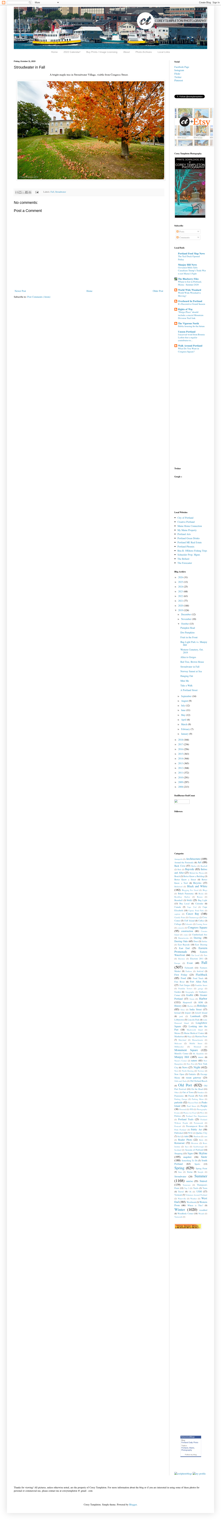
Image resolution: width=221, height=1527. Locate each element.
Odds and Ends (180, 1081)
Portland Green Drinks (188, 538)
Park (201, 1095)
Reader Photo (185, 1139)
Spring (179, 1167)
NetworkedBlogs (188, 1437)
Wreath (201, 1213)
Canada (177, 907)
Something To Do (190, 1160)
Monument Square (186, 1050)
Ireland (177, 1012)
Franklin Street (201, 985)
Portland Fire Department (196, 1116)
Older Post (158, 291)
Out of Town (188, 1092)
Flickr (177, 73)
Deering (197, 937)
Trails (195, 1188)
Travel (181, 1191)
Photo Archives (144, 52)
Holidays (202, 1006)
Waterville (182, 1198)
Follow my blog (191, 1455)
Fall (52, 191)
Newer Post (20, 291)
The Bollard (183, 558)
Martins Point (201, 1036)
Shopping (178, 1153)
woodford (203, 1210)
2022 (181, 596)
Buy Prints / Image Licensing (101, 52)
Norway (201, 1070)
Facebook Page (181, 67)
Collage (177, 924)
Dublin (204, 941)
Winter (179, 1209)
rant (205, 1136)
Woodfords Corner (185, 1213)
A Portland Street (189, 690)
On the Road (197, 1089)
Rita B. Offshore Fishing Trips (192, 550)
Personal (182, 1109)
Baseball (204, 866)
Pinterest (178, 80)
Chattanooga (194, 917)
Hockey (190, 1006)
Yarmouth (178, 1216)
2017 (181, 744)
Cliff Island (189, 920)
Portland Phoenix (185, 546)
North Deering (188, 1070)
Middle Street (195, 1043)
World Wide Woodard (189, 290)
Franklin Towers (185, 988)
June (183, 710)
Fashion (189, 971)
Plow (202, 1112)
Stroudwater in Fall (189, 666)
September (186, 696)
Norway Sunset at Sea (191, 671)
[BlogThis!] (20, 192)
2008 (181, 786)
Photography (186, 1450)
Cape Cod (191, 907)
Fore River (179, 981)
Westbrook (191, 1202)
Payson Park (193, 1102)
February (186, 729)
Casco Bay (192, 914)
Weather (193, 1198)
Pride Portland (180, 1129)
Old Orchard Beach (198, 1080)
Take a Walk (186, 685)
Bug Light (202, 900)
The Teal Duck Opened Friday (189, 258)
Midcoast (178, 1043)
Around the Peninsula (184, 862)
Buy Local (184, 903)
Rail (179, 1136)
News (185, 1067)
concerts (180, 927)
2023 (181, 591)
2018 (181, 739)
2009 (181, 782)
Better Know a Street (185, 879)
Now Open (179, 1074)
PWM (190, 1133)
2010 (181, 777)
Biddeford (178, 886)
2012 (181, 768)
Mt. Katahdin (198, 1053)
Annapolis (178, 859)
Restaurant (179, 1143)
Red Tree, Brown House (192, 661)
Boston (200, 897)
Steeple (200, 1172)
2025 (181, 581)
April (184, 719)
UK (190, 1191)
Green (192, 999)
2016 (181, 749)
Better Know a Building (193, 876)
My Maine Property (187, 530)
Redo (201, 1140)
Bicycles (197, 882)
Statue (190, 1171)
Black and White (197, 886)
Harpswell (187, 1002)
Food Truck (198, 978)
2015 (181, 753)
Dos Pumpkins (187, 632)
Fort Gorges (185, 985)
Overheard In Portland (190, 301)
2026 (181, 577)
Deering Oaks (181, 941)
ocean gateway (193, 1077)
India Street (196, 1009)
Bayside (189, 869)
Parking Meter (198, 1099)
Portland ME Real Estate (189, 542)
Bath (179, 869)
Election (181, 958)
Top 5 (186, 1188)
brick (189, 900)
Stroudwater (60, 191)
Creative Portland (186, 521)
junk (181, 1016)
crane (186, 934)
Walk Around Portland (190, 345)
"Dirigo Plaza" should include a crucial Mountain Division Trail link (190, 315)
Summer (200, 1175)
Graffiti (189, 995)
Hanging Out (186, 676)
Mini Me (184, 680)
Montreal (197, 1046)
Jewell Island (201, 1012)
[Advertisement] (185, 494)
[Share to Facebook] (26, 192)
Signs (190, 1153)
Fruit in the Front (189, 637)
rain (186, 1136)
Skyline (203, 1153)
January (185, 733)
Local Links (164, 52)
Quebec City (201, 1132)
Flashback (201, 974)
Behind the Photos (197, 873)
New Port (190, 1064)
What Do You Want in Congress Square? (188, 350)
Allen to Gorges (188, 657)
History (178, 1005)
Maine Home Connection (189, 526)
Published (178, 1132)
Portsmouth (198, 1123)
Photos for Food (189, 1112)
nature (194, 1060)
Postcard (177, 1126)
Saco (187, 1146)
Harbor (203, 998)
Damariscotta (183, 938)
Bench (177, 876)
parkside (178, 1102)
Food (183, 978)
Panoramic (179, 1095)
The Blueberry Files (188, 279)
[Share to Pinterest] (30, 192)
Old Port (185, 1084)
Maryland (182, 1040)
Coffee (201, 920)
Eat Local (195, 955)
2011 (181, 772)
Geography (189, 992)
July (183, 705)
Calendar (199, 903)
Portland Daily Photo (189, 1442)
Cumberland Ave (199, 934)
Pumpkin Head (187, 627)
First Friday (180, 974)
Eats (205, 955)
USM (199, 1191)
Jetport (188, 1012)
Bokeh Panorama (186, 893)
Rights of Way (185, 309)
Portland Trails (186, 1119)
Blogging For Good (190, 890)
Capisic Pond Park (196, 910)
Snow (204, 1157)
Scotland (177, 1150)
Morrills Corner (181, 1053)
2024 (181, 586)
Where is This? (195, 1205)
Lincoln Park (193, 1019)
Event (190, 963)
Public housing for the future (191, 326)
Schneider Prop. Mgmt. (188, 554)
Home (54, 52)
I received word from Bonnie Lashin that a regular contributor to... (191, 337)
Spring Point (201, 1168)
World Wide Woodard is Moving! (189, 294)
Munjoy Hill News (187, 264)
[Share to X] (23, 192)
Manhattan (179, 1036)
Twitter (177, 77)
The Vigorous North (188, 323)
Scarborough (198, 1146)
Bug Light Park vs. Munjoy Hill (193, 643)
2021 (181, 600)
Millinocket (179, 1046)
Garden (177, 991)
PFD (191, 1109)
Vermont (178, 1194)
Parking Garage (180, 1099)
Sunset (203, 1181)
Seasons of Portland (194, 1149)
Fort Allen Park (198, 981)
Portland (184, 1448)
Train (205, 1188)
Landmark (195, 1016)
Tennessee (187, 1185)
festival (200, 971)
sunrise (189, 1181)
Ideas (183, 1009)
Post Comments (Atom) (38, 296)
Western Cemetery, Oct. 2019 (192, 651)
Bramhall (178, 900)
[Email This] (16, 192)
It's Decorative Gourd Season (191, 303)
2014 (181, 758)
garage (200, 988)
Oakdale (192, 1074)
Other (176, 1092)
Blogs (205, 890)
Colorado (188, 924)
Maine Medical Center (194, 1033)
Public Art (196, 1129)
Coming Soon (201, 924)
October (185, 623)
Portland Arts (184, 534)
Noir (176, 1070)
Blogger (133, 1504)
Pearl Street (191, 1106)
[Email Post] (36, 191)
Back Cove (179, 865)
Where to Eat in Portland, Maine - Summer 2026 (190, 283)
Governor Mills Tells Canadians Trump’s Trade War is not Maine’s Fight (192, 270)
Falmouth (189, 967)
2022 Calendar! (72, 52)
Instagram (179, 70)
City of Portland (185, 517)
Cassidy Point (179, 917)
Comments (184, 237)
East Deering (201, 944)
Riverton (194, 1143)
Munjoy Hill (181, 1057)
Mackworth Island (195, 1029)
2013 (181, 763)
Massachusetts (197, 1040)
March (184, 724)
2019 (181, 610)
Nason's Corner (180, 1060)
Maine (177, 1033)
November (186, 619)
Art (199, 862)
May (183, 715)
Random (197, 1136)
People (204, 1105)
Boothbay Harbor (182, 897)
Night (197, 1067)
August (185, 700)
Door (196, 941)
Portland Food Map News (191, 253)
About (126, 52)
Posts (181, 231)
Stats (180, 1172)
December (186, 614)
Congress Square (197, 927)
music (201, 1057)
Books (201, 893)
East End (184, 948)
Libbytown (179, 1019)
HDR (200, 1002)
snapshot (187, 1157)
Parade (191, 1095)
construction (187, 931)
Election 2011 (196, 958)
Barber (194, 866)
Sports (197, 1164)
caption (177, 914)
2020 (181, 605)
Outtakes (200, 1092)
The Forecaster (184, 563)
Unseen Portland (186, 331)
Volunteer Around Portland (196, 1195)
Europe (177, 963)
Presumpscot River (195, 1126)
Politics (177, 1116)
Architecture (193, 859)
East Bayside (184, 944)
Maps (189, 1036)
